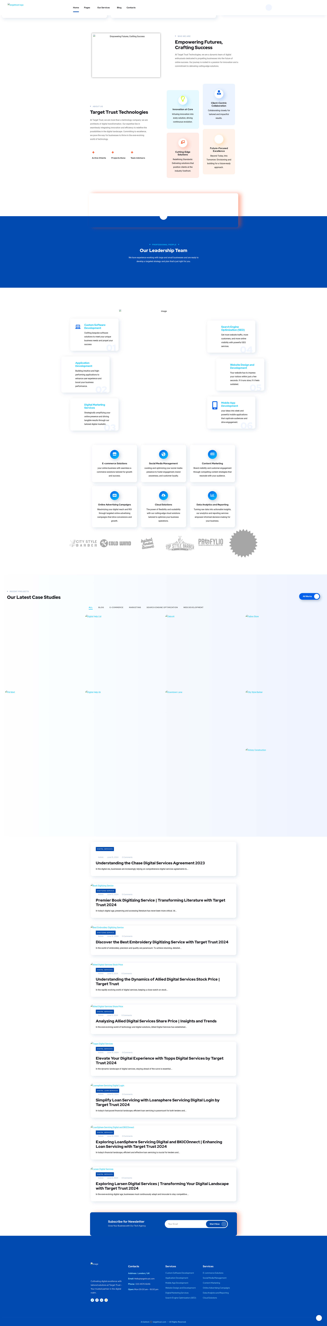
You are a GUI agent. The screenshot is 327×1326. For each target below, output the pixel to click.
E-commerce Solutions (114, 463)
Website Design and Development (242, 366)
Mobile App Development (229, 404)
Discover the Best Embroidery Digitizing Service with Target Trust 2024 (162, 942)
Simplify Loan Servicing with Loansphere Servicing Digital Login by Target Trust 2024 (158, 1102)
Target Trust (283, 715)
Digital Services (105, 849)
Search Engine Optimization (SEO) (233, 328)
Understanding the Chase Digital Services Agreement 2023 (150, 863)
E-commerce (116, 607)
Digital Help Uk (123, 724)
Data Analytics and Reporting (212, 504)
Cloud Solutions (163, 504)
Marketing (135, 607)
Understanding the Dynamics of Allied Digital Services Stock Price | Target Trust (158, 981)
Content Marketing (212, 463)
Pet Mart (43, 724)
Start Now (215, 1224)
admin (100, 857)
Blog (119, 7)
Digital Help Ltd (123, 648)
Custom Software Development (95, 326)
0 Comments (127, 857)
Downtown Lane (203, 724)
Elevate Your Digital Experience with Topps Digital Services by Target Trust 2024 (159, 1060)
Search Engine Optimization (162, 607)
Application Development (83, 364)
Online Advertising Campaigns (114, 504)
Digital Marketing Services (94, 406)
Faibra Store (283, 648)
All (91, 607)
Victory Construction (283, 782)
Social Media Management (163, 463)
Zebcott (203, 648)
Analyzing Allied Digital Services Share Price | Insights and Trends (156, 1021)
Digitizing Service (105, 891)
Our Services (103, 7)
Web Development (193, 607)
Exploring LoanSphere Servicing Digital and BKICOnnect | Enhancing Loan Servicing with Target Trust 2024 (159, 1144)
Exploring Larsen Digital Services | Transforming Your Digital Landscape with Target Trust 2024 (162, 1186)
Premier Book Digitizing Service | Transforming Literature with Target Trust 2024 (160, 902)
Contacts (131, 7)
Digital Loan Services (107, 1091)
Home (76, 7)
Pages (87, 7)
